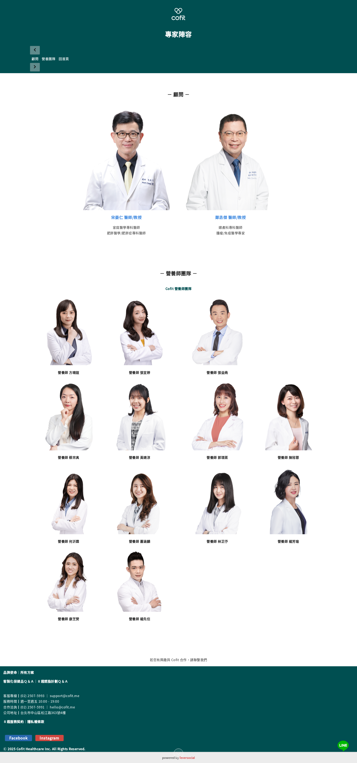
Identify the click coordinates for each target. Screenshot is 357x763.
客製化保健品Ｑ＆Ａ (18, 681)
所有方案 (27, 672)
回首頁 (64, 58)
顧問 (35, 58)
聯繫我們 (200, 659)
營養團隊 (48, 58)
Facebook (18, 738)
